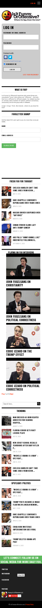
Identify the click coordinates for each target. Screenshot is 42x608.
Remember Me (11, 64)
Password (7, 43)
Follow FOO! (21, 575)
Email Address (7, 135)
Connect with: (8, 53)
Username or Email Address (14, 32)
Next (11, 394)
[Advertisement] (21, 163)
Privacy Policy (29, 604)
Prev (3, 394)
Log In (32, 3)
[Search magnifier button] (38, 403)
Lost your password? (31, 74)
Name (4, 126)
